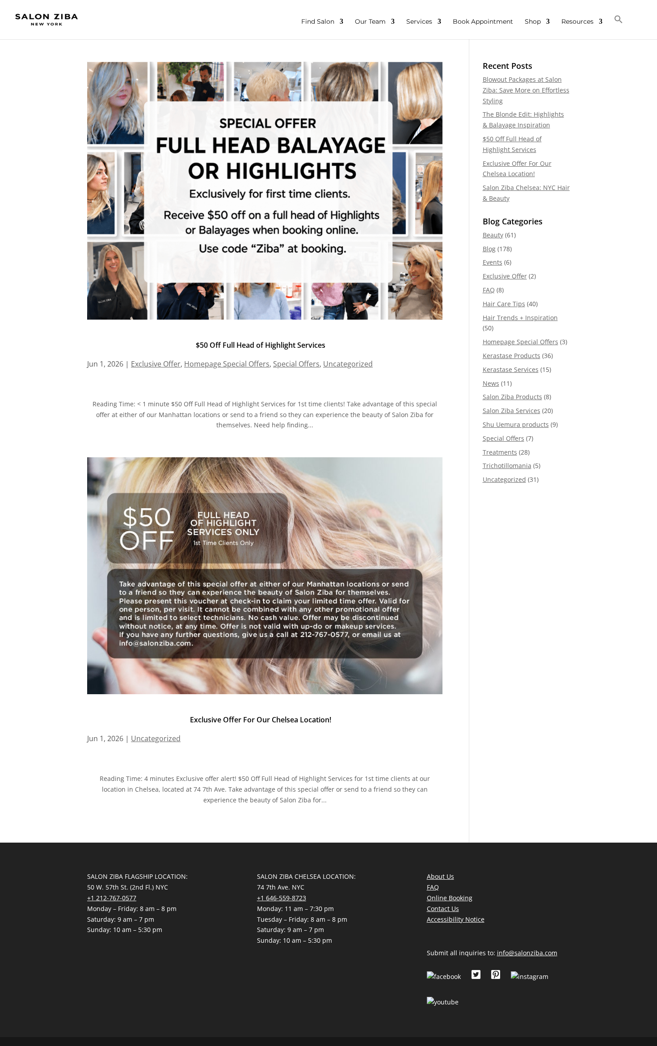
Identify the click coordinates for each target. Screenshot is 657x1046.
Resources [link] (577, 21)
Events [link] (492, 262)
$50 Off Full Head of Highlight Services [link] (260, 345)
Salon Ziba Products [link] (512, 396)
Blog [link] (489, 249)
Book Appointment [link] (483, 21)
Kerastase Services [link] (511, 369)
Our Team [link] (370, 21)
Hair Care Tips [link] (504, 303)
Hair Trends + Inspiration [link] (520, 317)
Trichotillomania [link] (507, 465)
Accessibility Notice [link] (455, 919)
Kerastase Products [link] (511, 355)
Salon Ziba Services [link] (511, 410)
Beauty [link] (493, 235)
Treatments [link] (500, 452)
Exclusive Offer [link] (156, 364)
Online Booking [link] (449, 898)
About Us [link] (440, 876)
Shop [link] (533, 21)
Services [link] (419, 21)
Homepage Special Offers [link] (227, 364)
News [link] (491, 383)
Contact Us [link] (443, 908)
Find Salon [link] (317, 21)
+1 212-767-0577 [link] (111, 898)
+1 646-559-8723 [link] (281, 898)
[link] (46, 19)
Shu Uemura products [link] (516, 424)
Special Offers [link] (296, 364)
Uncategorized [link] (348, 364)
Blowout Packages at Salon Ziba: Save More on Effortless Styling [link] (526, 90)
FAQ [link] (489, 290)
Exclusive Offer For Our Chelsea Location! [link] (260, 720)
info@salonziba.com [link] (527, 953)
